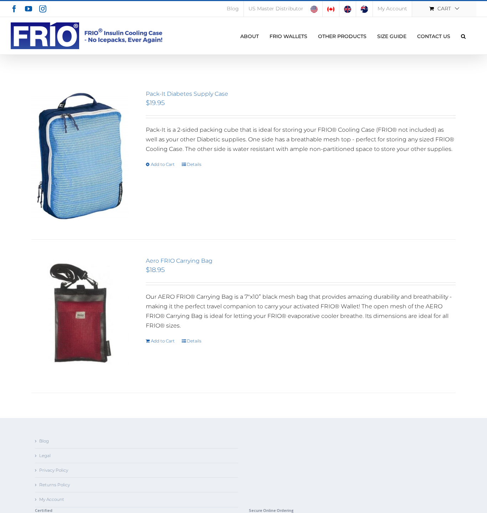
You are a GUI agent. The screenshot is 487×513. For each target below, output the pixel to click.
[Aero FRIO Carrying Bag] (80, 316)
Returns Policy (54, 484)
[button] (463, 35)
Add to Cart (163, 164)
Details (194, 164)
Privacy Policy (53, 470)
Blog (44, 441)
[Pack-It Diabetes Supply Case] (80, 155)
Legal (45, 455)
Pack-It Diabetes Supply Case (187, 93)
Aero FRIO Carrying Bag (179, 260)
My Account (51, 499)
